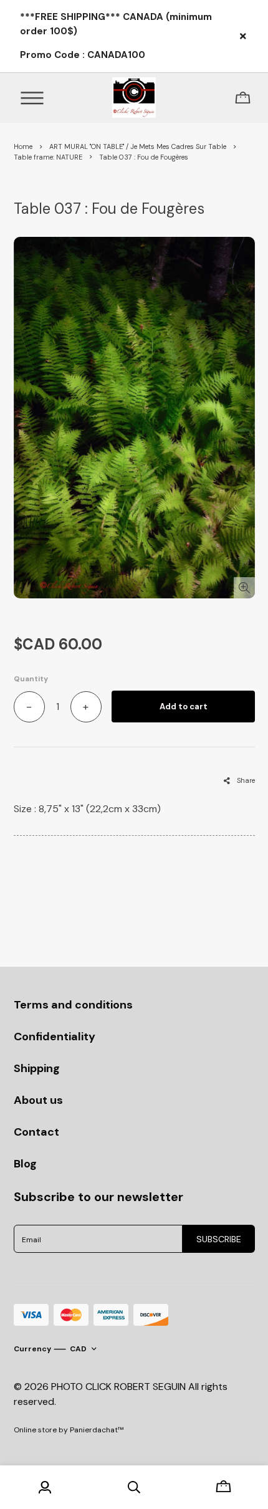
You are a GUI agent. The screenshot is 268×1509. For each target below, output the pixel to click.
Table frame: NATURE (48, 157)
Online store (35, 1430)
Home (23, 146)
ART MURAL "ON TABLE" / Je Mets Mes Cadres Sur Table (137, 146)
